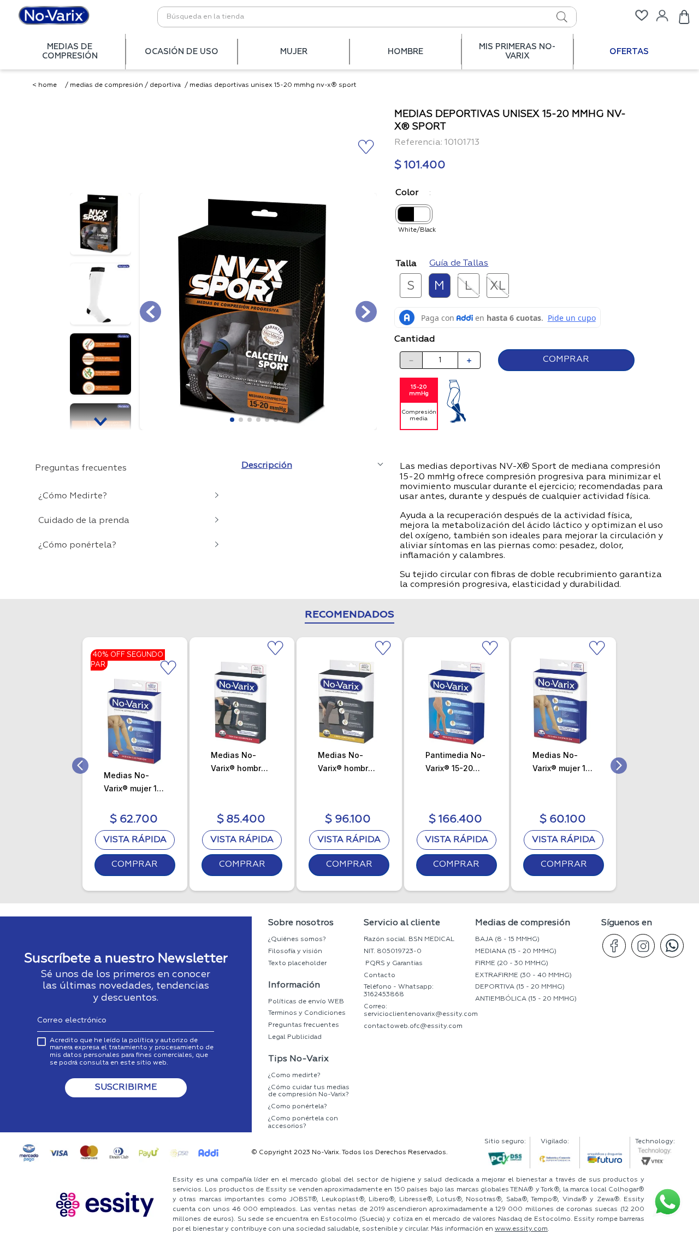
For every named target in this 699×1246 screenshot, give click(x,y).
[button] (411, 285)
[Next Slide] (619, 765)
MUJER (293, 52)
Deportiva (165, 85)
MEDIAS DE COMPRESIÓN (70, 51)
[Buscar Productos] (549, 17)
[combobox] (367, 17)
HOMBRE (405, 52)
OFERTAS (629, 52)
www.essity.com (521, 1229)
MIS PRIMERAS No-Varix (517, 51)
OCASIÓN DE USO (181, 52)
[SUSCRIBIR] (126, 1087)
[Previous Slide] (80, 765)
